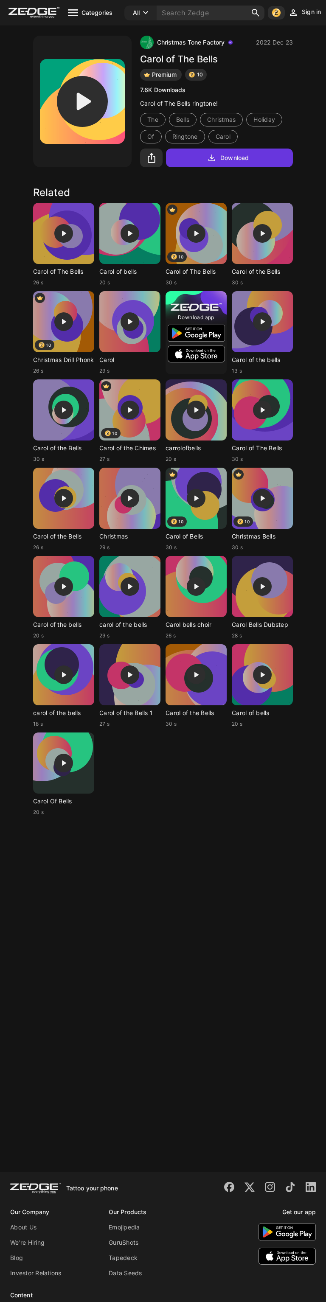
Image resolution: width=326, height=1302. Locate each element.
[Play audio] (82, 101)
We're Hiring (27, 1242)
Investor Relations (36, 1273)
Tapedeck (123, 1257)
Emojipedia (124, 1227)
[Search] (255, 13)
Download (234, 157)
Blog (16, 1257)
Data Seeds (125, 1273)
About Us (23, 1227)
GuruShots (123, 1242)
